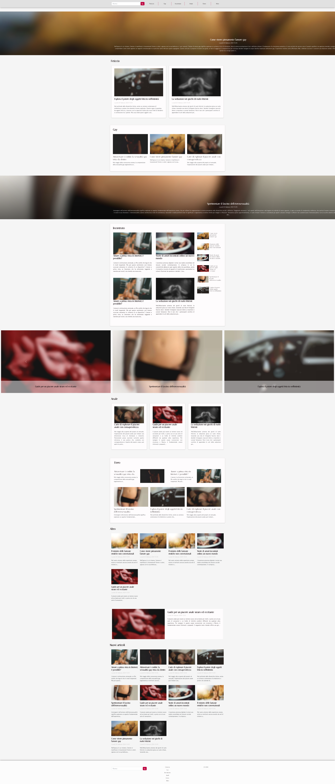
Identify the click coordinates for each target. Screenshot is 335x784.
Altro (217, 4)
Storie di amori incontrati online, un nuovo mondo (215, 256)
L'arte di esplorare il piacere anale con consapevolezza (126, 425)
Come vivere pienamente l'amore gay (228, 39)
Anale (191, 4)
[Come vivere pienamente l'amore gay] (167, 144)
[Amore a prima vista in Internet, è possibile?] (132, 243)
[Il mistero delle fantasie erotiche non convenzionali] (203, 246)
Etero (204, 4)
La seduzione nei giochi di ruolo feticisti (190, 99)
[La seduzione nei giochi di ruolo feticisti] (196, 82)
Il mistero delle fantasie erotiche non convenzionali (215, 245)
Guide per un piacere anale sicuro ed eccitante (214, 268)
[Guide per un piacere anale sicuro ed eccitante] (203, 268)
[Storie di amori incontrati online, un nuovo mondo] (175, 243)
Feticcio (151, 4)
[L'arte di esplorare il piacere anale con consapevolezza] (204, 144)
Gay (165, 4)
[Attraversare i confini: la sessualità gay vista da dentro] (130, 144)
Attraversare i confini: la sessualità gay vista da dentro (124, 474)
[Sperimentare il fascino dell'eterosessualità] (203, 279)
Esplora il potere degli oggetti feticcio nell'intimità (136, 99)
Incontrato (178, 4)
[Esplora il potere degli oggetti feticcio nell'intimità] (138, 82)
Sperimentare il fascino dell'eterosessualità (228, 203)
